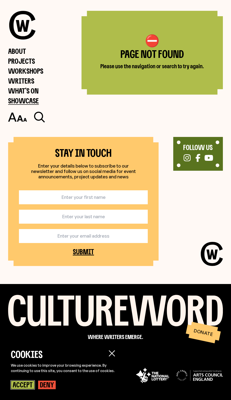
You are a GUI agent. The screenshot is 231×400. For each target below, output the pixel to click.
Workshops (25, 71)
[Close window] (111, 353)
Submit (83, 251)
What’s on (23, 90)
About (17, 51)
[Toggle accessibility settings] (17, 117)
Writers (21, 80)
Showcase (23, 100)
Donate (203, 332)
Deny (47, 384)
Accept (23, 384)
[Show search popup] (39, 117)
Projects (21, 61)
